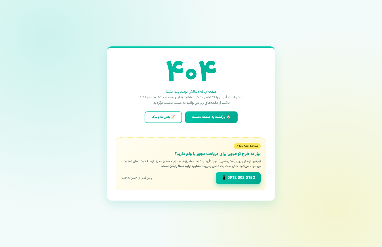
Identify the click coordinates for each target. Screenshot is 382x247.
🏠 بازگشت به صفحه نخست (211, 117)
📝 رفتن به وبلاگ (163, 117)
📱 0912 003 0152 (238, 178)
